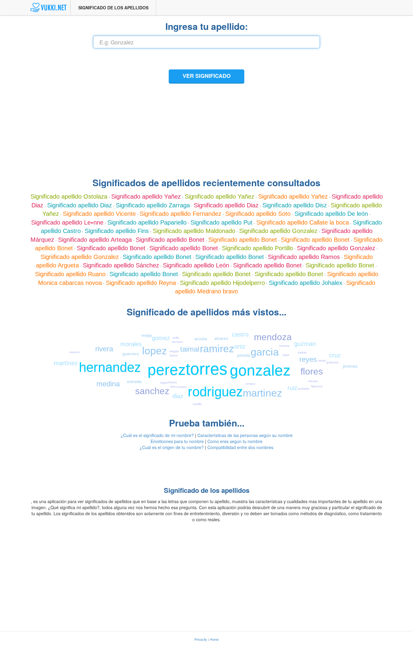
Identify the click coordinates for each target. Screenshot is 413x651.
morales (131, 344)
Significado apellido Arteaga (95, 239)
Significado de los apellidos (113, 8)
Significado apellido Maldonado (194, 231)
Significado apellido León (196, 265)
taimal (189, 349)
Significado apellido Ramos (304, 257)
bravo (174, 355)
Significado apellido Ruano (70, 274)
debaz (302, 352)
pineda (243, 355)
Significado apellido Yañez (146, 196)
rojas (285, 354)
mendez (177, 341)
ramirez (217, 348)
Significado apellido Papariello (147, 222)
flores (312, 371)
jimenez (350, 366)
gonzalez (260, 370)
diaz (177, 396)
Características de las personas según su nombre (245, 435)
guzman (305, 343)
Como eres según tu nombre (234, 441)
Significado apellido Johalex (305, 282)
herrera (284, 345)
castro (240, 334)
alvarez (221, 338)
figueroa (317, 386)
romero (250, 383)
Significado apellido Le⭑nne (67, 222)
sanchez (152, 391)
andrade (303, 388)
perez (167, 369)
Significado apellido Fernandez (180, 213)
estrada (134, 381)
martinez (262, 393)
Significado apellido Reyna (141, 282)
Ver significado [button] (207, 76)
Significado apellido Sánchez (121, 265)
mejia (146, 335)
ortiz (240, 346)
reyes (308, 359)
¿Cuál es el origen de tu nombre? (172, 447)
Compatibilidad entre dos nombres (240, 447)
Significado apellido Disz (294, 205)
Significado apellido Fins (117, 231)
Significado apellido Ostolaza (69, 196)
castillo (197, 404)
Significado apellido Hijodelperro (222, 282)
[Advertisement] (206, 129)
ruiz (292, 388)
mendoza (273, 337)
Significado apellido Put (221, 222)
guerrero (130, 353)
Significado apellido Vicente (99, 213)
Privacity (200, 639)
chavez (172, 382)
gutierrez (333, 362)
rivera (104, 349)
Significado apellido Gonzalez (278, 231)
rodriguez (215, 391)
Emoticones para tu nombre (177, 441)
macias (313, 381)
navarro (181, 386)
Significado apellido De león (331, 213)
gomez (161, 338)
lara (173, 386)
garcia (265, 352)
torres (206, 369)
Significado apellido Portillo (257, 248)
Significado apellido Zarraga (153, 205)
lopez (154, 350)
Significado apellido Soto (258, 213)
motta (322, 360)
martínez (66, 363)
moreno (74, 352)
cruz (335, 355)
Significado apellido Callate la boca (302, 222)
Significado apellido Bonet (170, 239)
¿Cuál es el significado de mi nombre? (157, 435)
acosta (200, 338)
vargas (174, 351)
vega (163, 382)
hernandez (110, 367)
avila (176, 337)
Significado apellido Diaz (79, 205)
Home (214, 639)
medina (108, 384)
